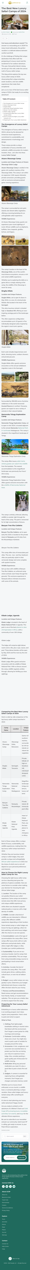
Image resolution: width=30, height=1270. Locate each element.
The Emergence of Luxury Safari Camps (13, 103)
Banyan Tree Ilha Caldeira (10, 110)
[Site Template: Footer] (10, 1186)
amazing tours (14, 1111)
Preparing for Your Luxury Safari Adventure (15, 120)
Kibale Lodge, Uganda (9, 111)
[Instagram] (3, 1186)
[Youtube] (14, 1186)
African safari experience (10, 862)
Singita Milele (7, 106)
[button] (3, 2)
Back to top (16, 1258)
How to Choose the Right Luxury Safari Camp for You (14, 117)
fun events (12, 1114)
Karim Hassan (6, 32)
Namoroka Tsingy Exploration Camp (13, 108)
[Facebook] (7, 1186)
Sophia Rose (22, 32)
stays (22, 1114)
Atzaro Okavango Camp (10, 105)
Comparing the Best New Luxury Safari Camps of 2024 (14, 114)
